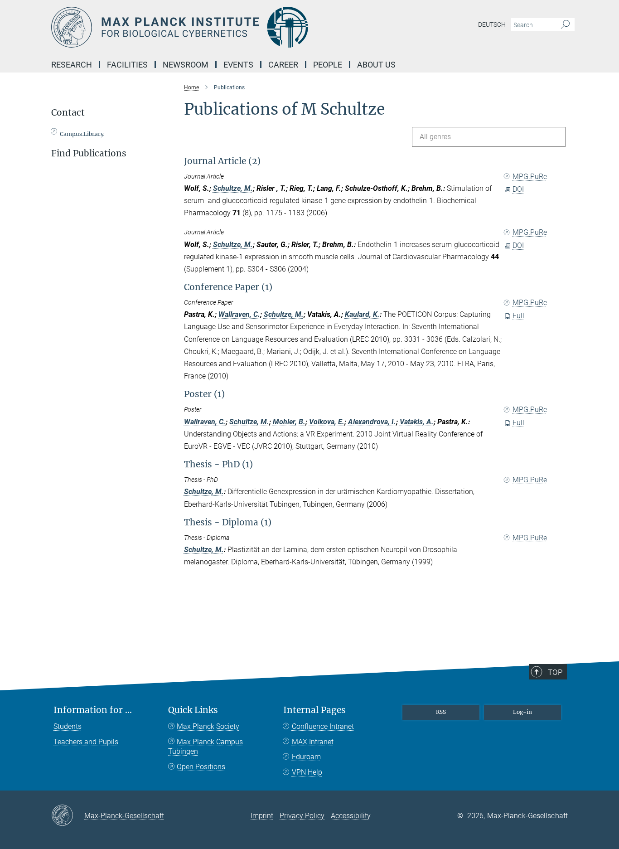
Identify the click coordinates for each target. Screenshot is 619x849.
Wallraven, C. (239, 314)
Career (283, 64)
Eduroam (306, 756)
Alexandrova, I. (372, 421)
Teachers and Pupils (85, 741)
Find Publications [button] (88, 153)
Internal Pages (314, 710)
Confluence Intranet (323, 726)
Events (238, 64)
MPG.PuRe (530, 176)
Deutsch (492, 24)
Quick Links (193, 710)
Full (518, 315)
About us (376, 64)
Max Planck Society (208, 726)
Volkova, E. (326, 421)
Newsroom (185, 64)
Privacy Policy (302, 815)
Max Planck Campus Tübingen (205, 746)
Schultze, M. (233, 188)
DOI (518, 189)
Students (67, 726)
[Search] (565, 25)
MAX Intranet (313, 741)
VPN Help (307, 772)
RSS (441, 711)
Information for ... (92, 710)
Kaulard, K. (362, 314)
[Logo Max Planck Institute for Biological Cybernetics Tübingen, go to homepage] (221, 27)
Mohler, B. (289, 421)
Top (555, 672)
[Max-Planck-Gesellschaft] (67, 816)
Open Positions (201, 766)
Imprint (262, 815)
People (327, 64)
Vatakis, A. (417, 421)
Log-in (522, 711)
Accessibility (351, 815)
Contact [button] (68, 112)
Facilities (127, 64)
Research (71, 64)
